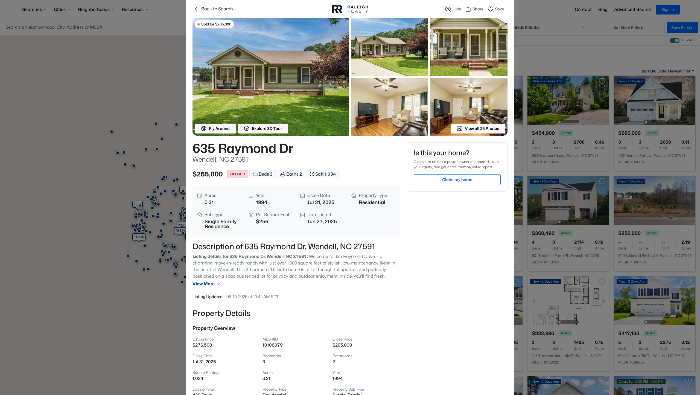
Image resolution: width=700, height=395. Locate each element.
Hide (457, 9)
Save (499, 9)
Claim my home (457, 179)
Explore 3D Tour (267, 128)
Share (477, 9)
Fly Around (219, 128)
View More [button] (203, 283)
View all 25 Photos (482, 128)
